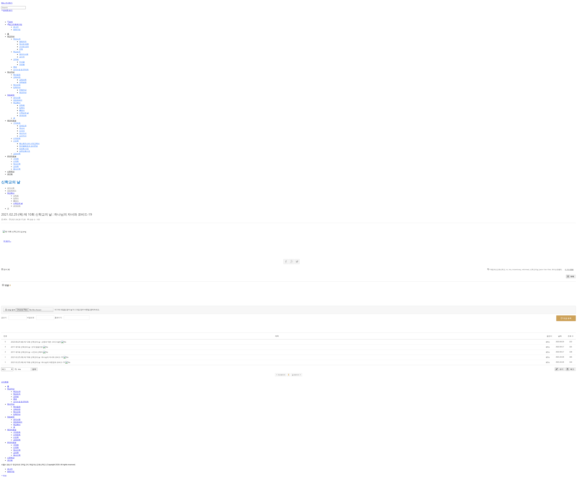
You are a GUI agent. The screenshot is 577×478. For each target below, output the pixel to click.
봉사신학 (16, 169)
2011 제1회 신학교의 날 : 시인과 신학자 (27, 352)
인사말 (22, 62)
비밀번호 (30, 317)
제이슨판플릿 (557, 269)
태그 (572, 369)
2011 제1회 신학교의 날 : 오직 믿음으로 (27, 347)
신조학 (16, 141)
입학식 (22, 108)
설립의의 (22, 41)
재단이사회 (23, 54)
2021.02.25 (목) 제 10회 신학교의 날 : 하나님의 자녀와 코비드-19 (46, 214)
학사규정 (16, 85)
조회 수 (571, 336)
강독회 (22, 105)
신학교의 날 (24, 113)
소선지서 (22, 136)
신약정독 (16, 138)
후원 (15, 67)
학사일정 (16, 75)
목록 (572, 276)
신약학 (16, 161)
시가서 (22, 131)
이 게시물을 (569, 269)
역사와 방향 (24, 44)
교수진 (22, 57)
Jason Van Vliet (545, 269)
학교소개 (16, 39)
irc (507, 269)
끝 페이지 (295, 375)
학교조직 (16, 52)
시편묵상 (10, 172)
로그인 (16, 27)
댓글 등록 (567, 318)
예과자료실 (11, 121)
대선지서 (22, 133)
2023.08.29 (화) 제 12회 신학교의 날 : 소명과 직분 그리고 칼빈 (36, 342)
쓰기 (561, 369)
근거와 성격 (24, 47)
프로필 (22, 64)
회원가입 (16, 29)
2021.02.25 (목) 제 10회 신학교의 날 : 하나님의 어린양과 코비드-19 (38, 362)
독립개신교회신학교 (497, 269)
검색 (34, 369)
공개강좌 (22, 115)
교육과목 (22, 80)
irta (510, 269)
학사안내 (10, 72)
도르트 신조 (24, 149)
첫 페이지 (281, 375)
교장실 (16, 59)
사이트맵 (4, 382)
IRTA (5, 219)
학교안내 (10, 36)
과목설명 (22, 82)
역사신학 (16, 164)
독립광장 (10, 95)
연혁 (21, 49)
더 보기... (7, 241)
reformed (525, 269)
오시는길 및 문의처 (21, 70)
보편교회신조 (24, 151)
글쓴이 (4, 317)
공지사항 (16, 98)
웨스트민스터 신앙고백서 (29, 143)
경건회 (10, 174)
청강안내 (22, 92)
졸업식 (22, 110)
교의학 (16, 166)
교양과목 (16, 154)
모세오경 (22, 126)
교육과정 (16, 77)
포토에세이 (17, 100)
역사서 (22, 128)
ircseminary (516, 269)
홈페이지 (58, 317)
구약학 (16, 159)
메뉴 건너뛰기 (6, 3)
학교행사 (16, 103)
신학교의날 (534, 269)
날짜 (560, 336)
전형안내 (22, 90)
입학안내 (16, 87)
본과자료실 (11, 156)
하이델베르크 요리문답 (28, 146)
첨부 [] (6, 269)
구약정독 (16, 123)
